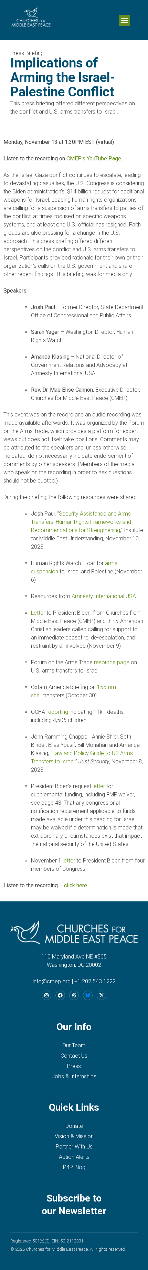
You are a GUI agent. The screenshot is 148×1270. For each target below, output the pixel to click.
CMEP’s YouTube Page (93, 158)
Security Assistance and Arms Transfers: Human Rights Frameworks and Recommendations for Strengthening (81, 521)
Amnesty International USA (104, 596)
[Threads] (74, 995)
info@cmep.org (52, 981)
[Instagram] (46, 995)
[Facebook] (60, 995)
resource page (111, 662)
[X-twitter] (101, 995)
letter (99, 786)
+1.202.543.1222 (95, 981)
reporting (57, 712)
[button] (124, 20)
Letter (38, 613)
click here (75, 885)
